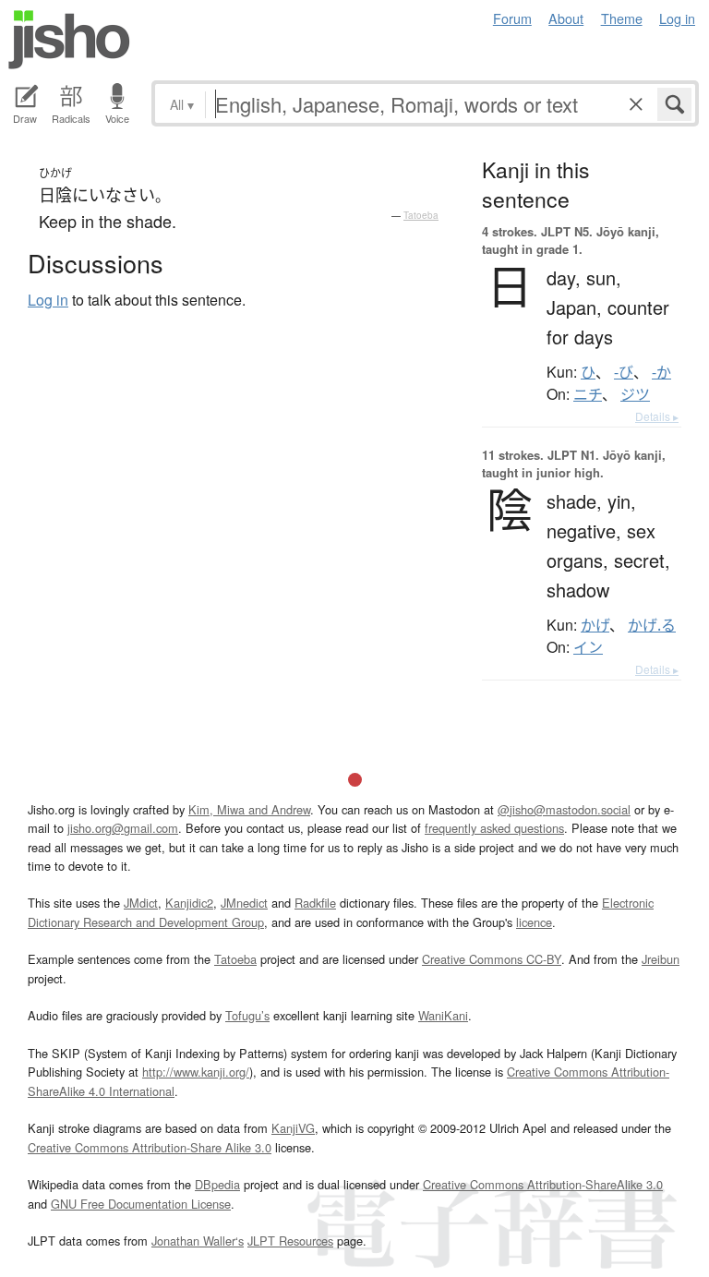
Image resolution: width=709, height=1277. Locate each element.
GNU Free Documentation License (141, 1203)
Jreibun (660, 959)
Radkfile (315, 902)
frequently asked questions (494, 828)
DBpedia (217, 1184)
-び (623, 372)
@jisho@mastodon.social (564, 809)
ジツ (635, 394)
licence (534, 922)
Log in (677, 18)
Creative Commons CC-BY (491, 959)
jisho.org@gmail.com (122, 828)
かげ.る (652, 625)
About (565, 18)
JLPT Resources (290, 1240)
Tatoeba (421, 215)
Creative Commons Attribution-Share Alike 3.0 (149, 1147)
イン (588, 647)
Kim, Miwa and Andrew (249, 809)
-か (661, 372)
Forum (512, 18)
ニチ (587, 394)
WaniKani (443, 1015)
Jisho (69, 39)
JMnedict (244, 902)
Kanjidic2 (189, 902)
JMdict (141, 902)
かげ (595, 625)
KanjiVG (293, 1128)
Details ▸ (657, 416)
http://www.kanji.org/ (195, 1071)
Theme (622, 18)
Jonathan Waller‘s (197, 1240)
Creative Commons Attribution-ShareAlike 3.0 (543, 1184)
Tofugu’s (247, 1015)
